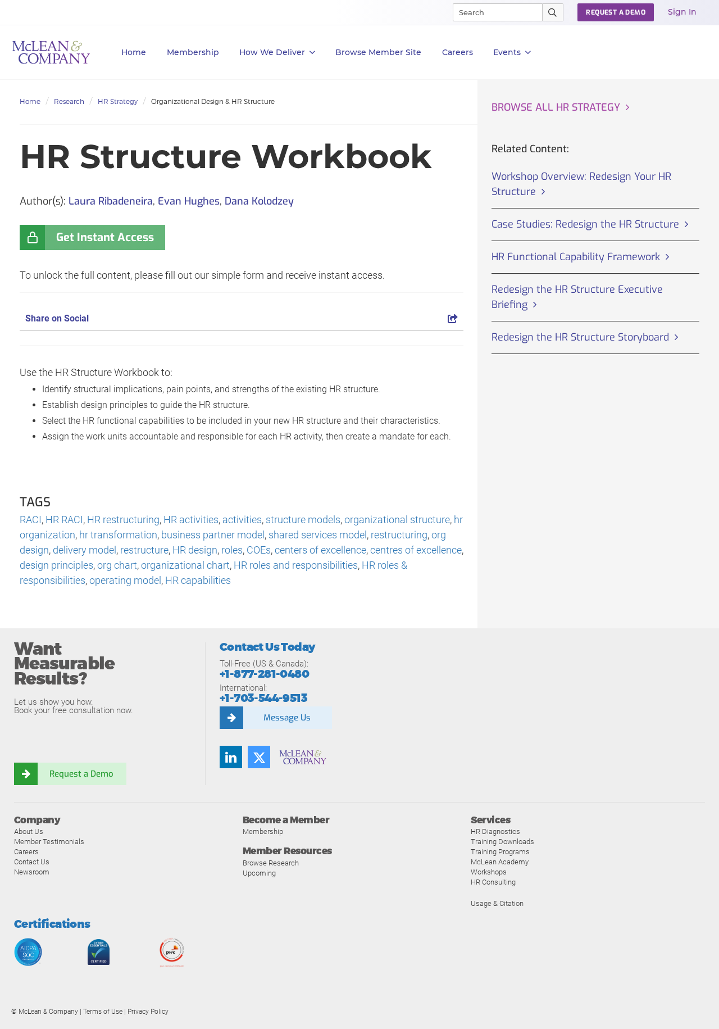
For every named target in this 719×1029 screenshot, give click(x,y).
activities (242, 519)
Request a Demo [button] (615, 12)
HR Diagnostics (495, 831)
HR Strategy (118, 101)
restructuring (399, 535)
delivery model (84, 550)
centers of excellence (320, 550)
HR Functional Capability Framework (576, 257)
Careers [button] (457, 52)
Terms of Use (102, 1012)
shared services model (318, 535)
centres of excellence (416, 550)
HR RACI (64, 519)
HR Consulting (493, 882)
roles (232, 550)
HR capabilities (198, 580)
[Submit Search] (553, 12)
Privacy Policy (148, 1012)
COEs (259, 550)
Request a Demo (81, 773)
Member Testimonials (49, 841)
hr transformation (118, 535)
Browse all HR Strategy (556, 107)
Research (69, 101)
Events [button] (507, 52)
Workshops (489, 872)
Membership (193, 52)
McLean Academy (500, 862)
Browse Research (271, 863)
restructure (144, 550)
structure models (303, 519)
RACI (31, 519)
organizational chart (185, 565)
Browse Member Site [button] (378, 52)
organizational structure (397, 519)
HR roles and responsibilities (296, 565)
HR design (194, 550)
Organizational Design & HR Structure (213, 101)
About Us (28, 831)
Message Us (287, 717)
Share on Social (57, 318)
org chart (117, 565)
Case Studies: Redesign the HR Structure (585, 224)
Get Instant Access (105, 237)
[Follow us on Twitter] (259, 757)
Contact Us (31, 862)
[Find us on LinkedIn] (231, 757)
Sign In (682, 12)
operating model (125, 580)
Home (133, 52)
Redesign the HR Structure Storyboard (580, 337)
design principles (56, 565)
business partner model (213, 535)
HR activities (191, 519)
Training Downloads (502, 841)
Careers (26, 851)
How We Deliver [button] (272, 52)
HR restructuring (123, 519)
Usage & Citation (497, 903)
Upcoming (259, 873)
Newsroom (31, 872)
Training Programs (500, 851)
